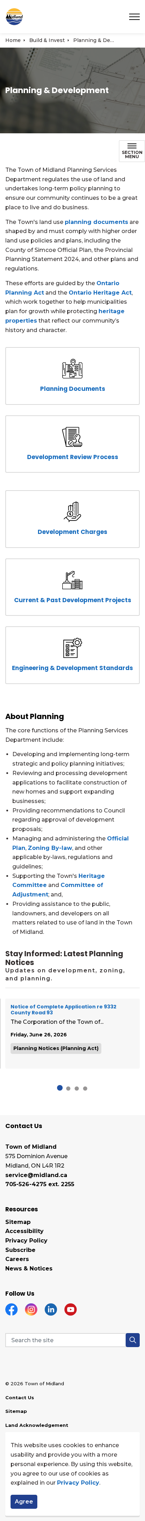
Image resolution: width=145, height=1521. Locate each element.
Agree (24, 1501)
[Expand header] (134, 16)
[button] (133, 1340)
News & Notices (28, 1268)
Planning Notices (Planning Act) (56, 1048)
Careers (17, 1259)
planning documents (96, 222)
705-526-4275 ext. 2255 (39, 1184)
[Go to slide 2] (68, 1088)
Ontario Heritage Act (100, 292)
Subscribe (20, 1250)
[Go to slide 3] (77, 1088)
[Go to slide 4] (85, 1088)
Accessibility (24, 1231)
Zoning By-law (50, 848)
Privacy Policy (78, 1482)
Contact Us (19, 1397)
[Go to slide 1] (60, 1088)
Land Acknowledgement (36, 1425)
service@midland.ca (36, 1175)
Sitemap (18, 1222)
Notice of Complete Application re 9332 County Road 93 (63, 1010)
